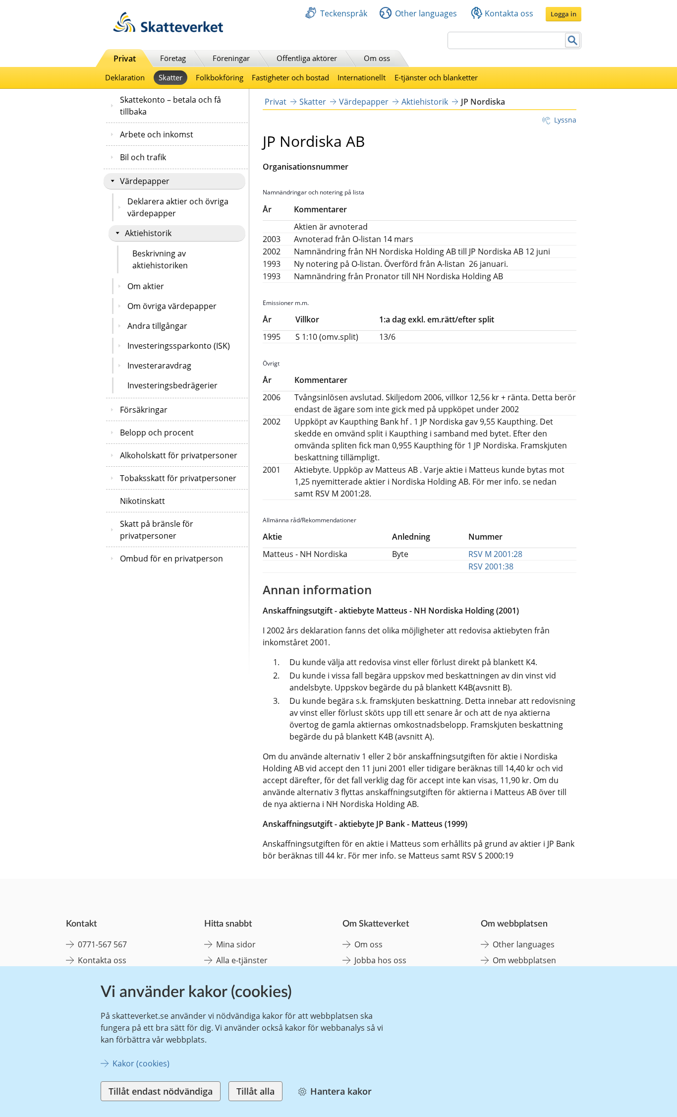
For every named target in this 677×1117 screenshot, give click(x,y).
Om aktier (145, 286)
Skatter (170, 77)
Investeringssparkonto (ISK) (178, 345)
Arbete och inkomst (156, 134)
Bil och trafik (143, 157)
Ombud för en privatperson (171, 558)
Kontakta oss (509, 13)
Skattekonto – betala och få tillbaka (170, 105)
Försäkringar (144, 409)
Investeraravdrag (159, 365)
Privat (124, 58)
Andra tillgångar (157, 325)
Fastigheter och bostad (290, 77)
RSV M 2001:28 (495, 554)
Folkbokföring (219, 77)
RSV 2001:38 (490, 566)
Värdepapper (144, 181)
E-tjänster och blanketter (436, 77)
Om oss (377, 58)
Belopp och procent (157, 432)
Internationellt (362, 77)
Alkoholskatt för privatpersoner (178, 455)
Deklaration (125, 77)
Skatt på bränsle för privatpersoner (156, 529)
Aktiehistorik (148, 233)
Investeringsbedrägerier (172, 385)
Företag (173, 58)
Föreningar (231, 58)
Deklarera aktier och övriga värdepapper (177, 207)
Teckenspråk (343, 13)
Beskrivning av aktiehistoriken (160, 259)
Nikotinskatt (142, 501)
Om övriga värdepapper (172, 306)
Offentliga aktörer (307, 58)
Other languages (426, 13)
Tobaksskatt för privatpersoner (178, 478)
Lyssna (565, 119)
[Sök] (572, 40)
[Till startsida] (168, 29)
